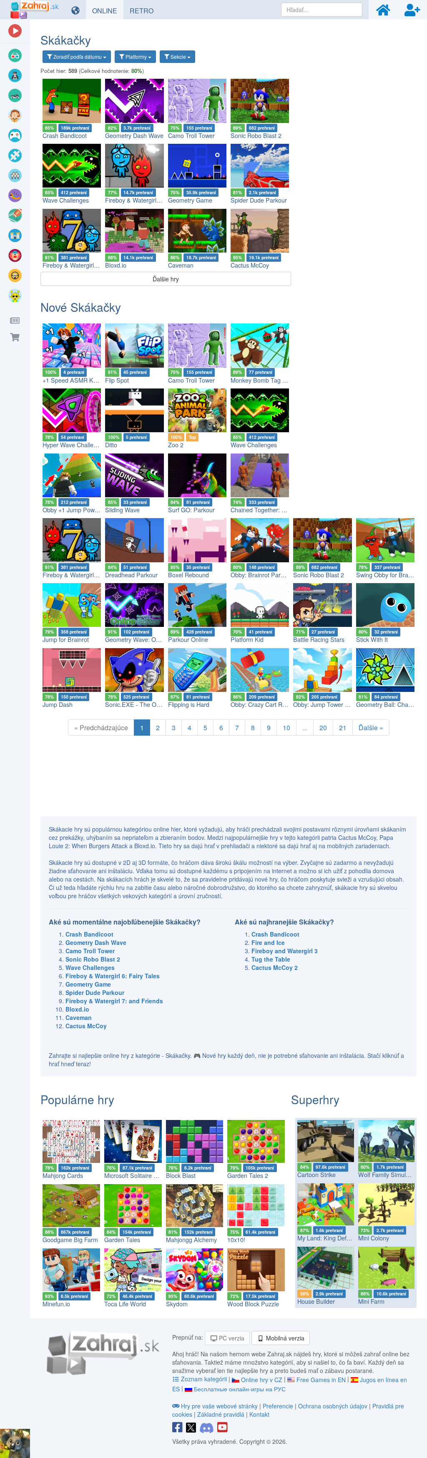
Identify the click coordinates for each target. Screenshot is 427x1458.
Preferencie (279, 1406)
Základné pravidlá (220, 1414)
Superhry (315, 1099)
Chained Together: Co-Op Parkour (276, 510)
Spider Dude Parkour (259, 200)
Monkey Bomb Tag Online (265, 380)
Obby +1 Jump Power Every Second (91, 510)
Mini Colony (373, 1238)
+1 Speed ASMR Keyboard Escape (90, 380)
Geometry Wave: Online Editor (145, 639)
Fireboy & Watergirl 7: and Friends (88, 265)
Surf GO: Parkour (191, 510)
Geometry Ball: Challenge (390, 704)
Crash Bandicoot (65, 135)
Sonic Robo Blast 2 (256, 135)
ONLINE (107, 10)
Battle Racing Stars (318, 639)
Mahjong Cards (63, 1175)
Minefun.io (56, 1304)
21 (343, 727)
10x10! (236, 1239)
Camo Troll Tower (191, 135)
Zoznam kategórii (204, 1379)
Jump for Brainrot (66, 639)
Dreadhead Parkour (131, 575)
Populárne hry (77, 1099)
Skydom (177, 1304)
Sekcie (178, 56)
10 (286, 727)
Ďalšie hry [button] (166, 279)
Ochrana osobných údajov (332, 1406)
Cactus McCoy (250, 265)
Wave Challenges (66, 200)
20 (323, 727)
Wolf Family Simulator (387, 1174)
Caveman (180, 265)
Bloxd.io (115, 265)
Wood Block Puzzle (253, 1304)
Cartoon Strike (316, 1174)
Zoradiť (77, 56)
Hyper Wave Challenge (73, 445)
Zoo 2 (175, 445)
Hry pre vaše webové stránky (219, 1406)
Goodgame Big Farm (70, 1239)
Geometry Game (190, 200)
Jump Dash (58, 704)
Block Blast (181, 1175)
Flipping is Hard (188, 704)
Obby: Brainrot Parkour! (262, 575)
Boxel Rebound (188, 575)
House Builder (316, 1301)
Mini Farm (371, 1301)
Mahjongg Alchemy (191, 1239)
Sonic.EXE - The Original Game (147, 704)
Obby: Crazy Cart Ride (260, 704)
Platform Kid (247, 639)
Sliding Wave (122, 510)
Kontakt (259, 1414)
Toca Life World (125, 1304)
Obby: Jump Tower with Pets (331, 704)
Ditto (111, 445)
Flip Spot (117, 380)
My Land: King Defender (329, 1238)
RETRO (145, 10)
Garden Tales (122, 1239)
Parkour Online (188, 639)
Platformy (136, 56)
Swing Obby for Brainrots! (390, 575)
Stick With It (372, 639)
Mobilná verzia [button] (284, 1338)
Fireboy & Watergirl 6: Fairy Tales (149, 200)
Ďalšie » (371, 727)
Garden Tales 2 (247, 1175)
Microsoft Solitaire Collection (141, 1175)
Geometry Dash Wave (134, 135)
